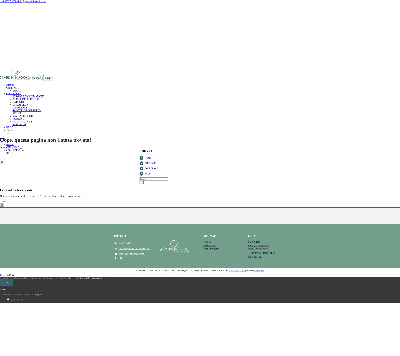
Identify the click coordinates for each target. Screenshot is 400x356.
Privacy (72, 278)
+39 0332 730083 (9, 1)
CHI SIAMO (150, 163)
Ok (6, 282)
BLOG (148, 174)
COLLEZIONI (151, 168)
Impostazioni (98, 278)
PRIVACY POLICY (237, 271)
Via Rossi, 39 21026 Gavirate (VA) (134, 248)
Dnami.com (259, 271)
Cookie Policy (85, 278)
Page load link (7, 275)
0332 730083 (125, 243)
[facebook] (115, 258)
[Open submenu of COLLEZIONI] (23, 150)
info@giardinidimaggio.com (32, 1)
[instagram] (121, 258)
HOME (148, 158)
